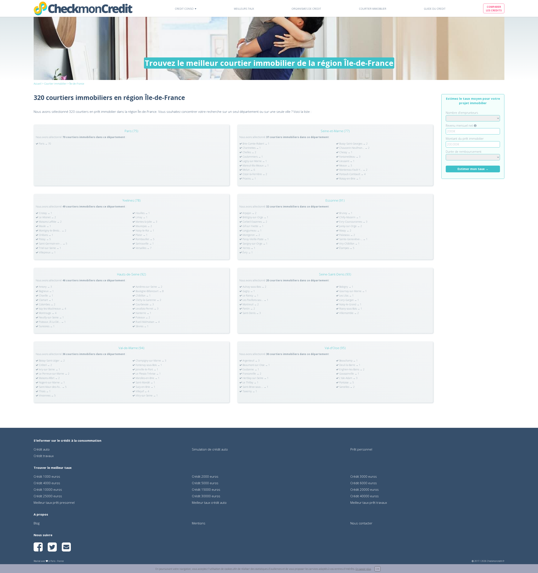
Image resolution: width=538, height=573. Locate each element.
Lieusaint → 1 (347, 161)
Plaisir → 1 (141, 235)
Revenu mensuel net (460, 126)
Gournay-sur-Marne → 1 (353, 291)
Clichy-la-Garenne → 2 (148, 300)
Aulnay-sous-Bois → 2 (254, 286)
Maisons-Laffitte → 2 (50, 221)
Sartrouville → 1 (144, 243)
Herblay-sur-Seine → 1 (255, 378)
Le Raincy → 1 (250, 295)
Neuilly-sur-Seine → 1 (51, 317)
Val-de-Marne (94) (131, 348)
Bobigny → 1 (346, 286)
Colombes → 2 (46, 304)
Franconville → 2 (251, 373)
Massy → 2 (345, 230)
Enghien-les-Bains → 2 (351, 369)
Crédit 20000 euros (364, 489)
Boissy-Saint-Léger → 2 (51, 360)
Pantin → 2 (248, 308)
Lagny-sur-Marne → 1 (254, 161)
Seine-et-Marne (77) (335, 131)
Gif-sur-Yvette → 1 (253, 226)
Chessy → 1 (345, 152)
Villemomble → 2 (349, 313)
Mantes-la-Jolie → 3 (146, 221)
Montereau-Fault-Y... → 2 (353, 170)
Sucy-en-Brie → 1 (145, 387)
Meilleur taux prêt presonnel (54, 502)
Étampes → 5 (346, 248)
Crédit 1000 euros (47, 476)
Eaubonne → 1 (250, 369)
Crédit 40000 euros (364, 496)
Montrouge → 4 (47, 313)
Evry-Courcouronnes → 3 (353, 221)
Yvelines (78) (132, 200)
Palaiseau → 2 (347, 235)
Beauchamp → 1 (348, 360)
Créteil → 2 (45, 365)
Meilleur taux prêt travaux (368, 502)
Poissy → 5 (44, 239)
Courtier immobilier (55, 83)
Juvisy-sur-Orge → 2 (350, 226)
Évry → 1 (247, 252)
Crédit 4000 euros (47, 483)
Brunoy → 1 (345, 213)
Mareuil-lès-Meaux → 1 (255, 165)
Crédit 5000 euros (205, 483)
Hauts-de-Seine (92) (131, 274)
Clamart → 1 (45, 300)
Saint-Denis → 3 (251, 313)
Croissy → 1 (45, 213)
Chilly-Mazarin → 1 (350, 217)
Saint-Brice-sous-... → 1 (255, 387)
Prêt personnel (361, 449)
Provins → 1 (249, 178)
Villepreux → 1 (47, 252)
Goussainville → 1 (349, 373)
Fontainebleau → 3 (349, 156)
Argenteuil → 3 (251, 360)
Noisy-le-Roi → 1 (144, 230)
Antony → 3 (45, 286)
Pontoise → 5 (346, 382)
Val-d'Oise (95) (335, 348)
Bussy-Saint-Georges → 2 (353, 143)
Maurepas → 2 (143, 226)
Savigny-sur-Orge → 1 (255, 243)
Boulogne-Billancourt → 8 (149, 291)
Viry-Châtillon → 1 (349, 243)
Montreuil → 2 (250, 304)
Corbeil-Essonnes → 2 (254, 221)
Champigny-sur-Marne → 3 (150, 360)
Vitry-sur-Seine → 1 (146, 395)
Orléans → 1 (45, 235)
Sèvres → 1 (142, 326)
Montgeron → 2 (251, 235)
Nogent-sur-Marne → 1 (51, 382)
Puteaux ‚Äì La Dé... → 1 (52, 322)
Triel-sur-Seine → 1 (49, 248)
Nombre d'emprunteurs (462, 113)
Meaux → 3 (345, 165)
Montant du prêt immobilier (465, 139)
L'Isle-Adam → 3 (348, 378)
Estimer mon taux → (473, 169)
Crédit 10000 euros (48, 489)
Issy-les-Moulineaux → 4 (52, 308)
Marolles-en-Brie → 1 (147, 378)
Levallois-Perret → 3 (146, 308)
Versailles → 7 (143, 248)
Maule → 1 (44, 226)
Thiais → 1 (44, 391)
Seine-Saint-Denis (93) (335, 274)
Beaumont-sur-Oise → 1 (256, 365)
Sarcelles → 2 (347, 387)
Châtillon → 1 (143, 295)
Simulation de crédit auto (210, 449)
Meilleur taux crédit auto (209, 502)
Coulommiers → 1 (252, 156)
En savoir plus (363, 569)
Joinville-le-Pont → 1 (146, 369)
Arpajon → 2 (249, 213)
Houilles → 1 (142, 213)
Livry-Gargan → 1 (349, 300)
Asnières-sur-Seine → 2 (148, 286)
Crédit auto (42, 449)
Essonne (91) (335, 200)
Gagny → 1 (248, 291)
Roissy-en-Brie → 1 (350, 178)
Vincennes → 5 (47, 395)
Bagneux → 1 (46, 291)
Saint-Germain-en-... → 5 (52, 243)
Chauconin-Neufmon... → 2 (354, 148)
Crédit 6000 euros (363, 483)
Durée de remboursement (463, 152)
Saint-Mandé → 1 (145, 382)
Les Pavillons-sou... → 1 (255, 300)
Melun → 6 (248, 170)
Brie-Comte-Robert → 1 (255, 143)
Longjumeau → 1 (252, 230)
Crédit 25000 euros (48, 496)
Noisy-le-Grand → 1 (350, 304)
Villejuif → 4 (142, 391)
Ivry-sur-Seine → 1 (49, 369)
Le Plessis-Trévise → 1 (148, 373)
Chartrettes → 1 (251, 148)
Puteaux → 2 (142, 317)
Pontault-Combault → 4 (352, 174)
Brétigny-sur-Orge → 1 (255, 217)
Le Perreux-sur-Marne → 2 (53, 373)
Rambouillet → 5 (144, 239)
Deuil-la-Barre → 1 (349, 365)
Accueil (37, 83)
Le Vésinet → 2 (47, 217)
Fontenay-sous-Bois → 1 (148, 365)
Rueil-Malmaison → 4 (147, 322)
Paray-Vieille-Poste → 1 (255, 239)
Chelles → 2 (249, 152)
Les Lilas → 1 (346, 295)
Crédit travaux (44, 456)
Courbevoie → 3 (144, 304)
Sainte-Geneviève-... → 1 (353, 239)
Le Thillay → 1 (250, 382)
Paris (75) (131, 131)
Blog (37, 523)
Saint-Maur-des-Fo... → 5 (52, 387)
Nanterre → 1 (143, 313)
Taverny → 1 (249, 391)
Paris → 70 (44, 143)
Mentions (198, 523)
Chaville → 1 (45, 295)
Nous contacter (361, 523)
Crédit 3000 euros (363, 476)
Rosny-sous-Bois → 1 (350, 308)
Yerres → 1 (248, 248)
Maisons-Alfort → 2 (49, 378)
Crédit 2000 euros (205, 476)
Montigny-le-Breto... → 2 (52, 230)
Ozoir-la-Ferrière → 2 (254, 174)
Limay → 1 (141, 217)
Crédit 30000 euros (206, 496)
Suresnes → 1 (46, 326)
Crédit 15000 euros (206, 489)
